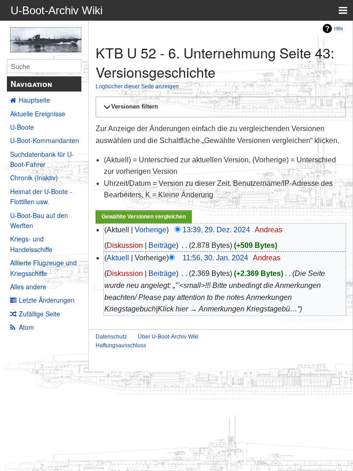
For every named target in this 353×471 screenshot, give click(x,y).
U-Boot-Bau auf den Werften (39, 220)
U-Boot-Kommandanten (44, 140)
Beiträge (162, 245)
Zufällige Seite (39, 313)
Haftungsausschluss (121, 345)
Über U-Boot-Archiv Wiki (168, 336)
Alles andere (28, 286)
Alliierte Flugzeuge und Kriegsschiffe (43, 267)
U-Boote (22, 127)
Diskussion (125, 245)
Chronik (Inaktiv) (34, 177)
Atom (26, 327)
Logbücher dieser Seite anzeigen (137, 86)
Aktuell (118, 258)
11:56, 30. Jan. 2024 (215, 258)
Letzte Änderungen (46, 299)
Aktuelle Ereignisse (37, 113)
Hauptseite (34, 99)
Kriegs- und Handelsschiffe (31, 243)
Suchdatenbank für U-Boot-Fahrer (42, 159)
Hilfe (338, 28)
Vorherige (150, 230)
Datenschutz (111, 336)
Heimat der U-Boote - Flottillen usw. (41, 196)
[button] (219, 106)
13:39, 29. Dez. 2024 (216, 230)
